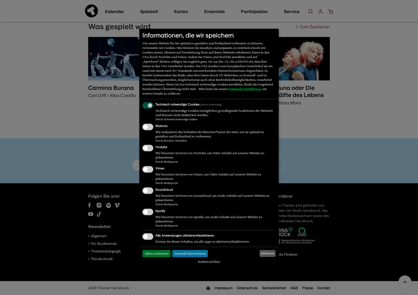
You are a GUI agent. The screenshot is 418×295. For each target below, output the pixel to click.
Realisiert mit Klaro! (209, 261)
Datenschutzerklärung (245, 89)
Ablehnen (267, 253)
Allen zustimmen (157, 253)
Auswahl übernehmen (190, 253)
